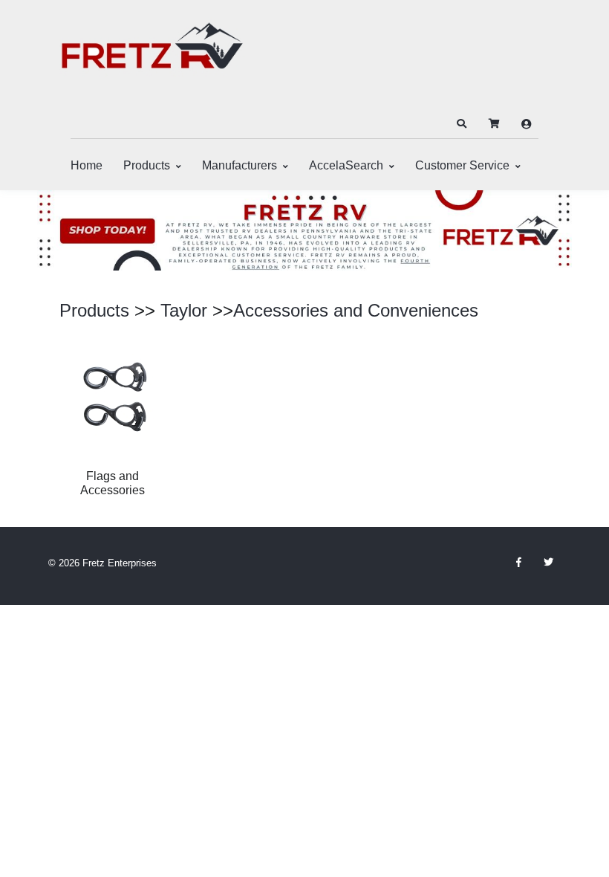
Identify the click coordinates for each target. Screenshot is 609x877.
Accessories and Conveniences (355, 310)
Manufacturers (239, 165)
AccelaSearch (346, 165)
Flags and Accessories (112, 483)
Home (86, 165)
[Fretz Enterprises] (152, 53)
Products (146, 165)
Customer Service (462, 165)
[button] (461, 124)
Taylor (183, 310)
